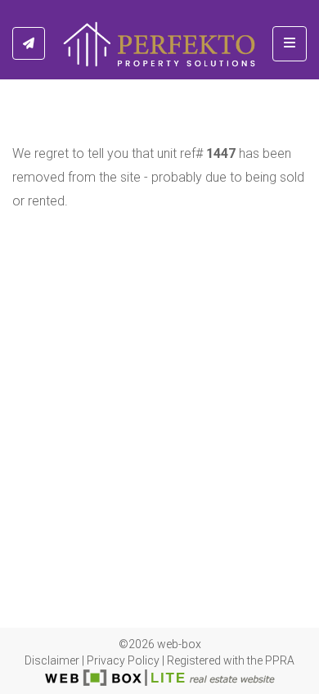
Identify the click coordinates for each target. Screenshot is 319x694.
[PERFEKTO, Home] (159, 43)
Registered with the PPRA (230, 660)
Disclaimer (52, 660)
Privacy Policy (123, 660)
